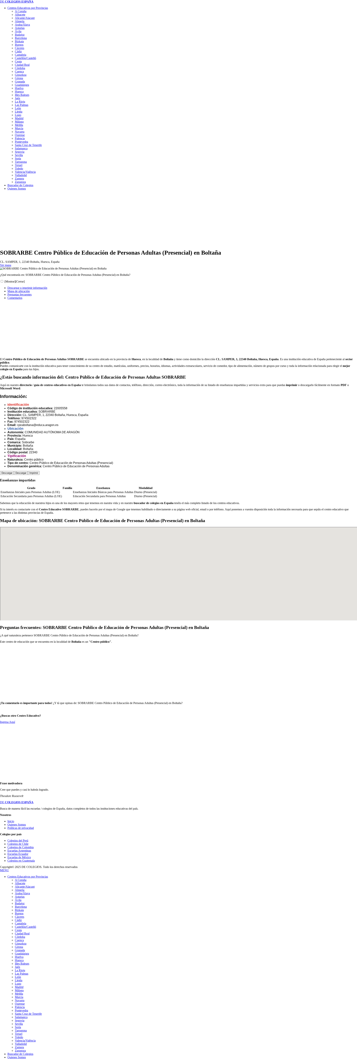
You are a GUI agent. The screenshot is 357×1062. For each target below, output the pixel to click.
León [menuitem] (18, 977)
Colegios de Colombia (20, 847)
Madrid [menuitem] (19, 987)
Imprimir (33, 473)
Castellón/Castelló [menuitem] (25, 926)
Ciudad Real (22, 64)
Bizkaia (19, 41)
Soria (18, 158)
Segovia (19, 151)
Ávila (18, 31)
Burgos (19, 44)
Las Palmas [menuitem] (21, 973)
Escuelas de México (19, 857)
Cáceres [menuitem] (19, 916)
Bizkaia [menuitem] (19, 910)
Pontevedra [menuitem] (21, 1010)
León (18, 108)
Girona (19, 78)
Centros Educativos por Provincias (27, 7)
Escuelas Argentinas (19, 850)
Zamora (19, 178)
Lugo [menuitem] (18, 983)
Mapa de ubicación (18, 291)
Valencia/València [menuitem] (25, 1040)
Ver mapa (5, 265)
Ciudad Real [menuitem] (22, 933)
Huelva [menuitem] (19, 956)
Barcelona (21, 38)
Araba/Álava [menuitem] (22, 893)
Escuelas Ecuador (17, 854)
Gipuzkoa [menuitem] (20, 943)
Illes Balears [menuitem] (22, 963)
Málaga (19, 121)
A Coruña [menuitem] (20, 880)
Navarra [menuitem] (19, 1000)
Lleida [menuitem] (18, 980)
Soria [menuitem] (18, 1027)
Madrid (19, 118)
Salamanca (21, 148)
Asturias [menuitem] (20, 896)
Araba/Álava (22, 24)
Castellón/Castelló (25, 58)
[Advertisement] (111, 219)
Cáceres (19, 48)
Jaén (17, 98)
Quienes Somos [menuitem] (16, 1057)
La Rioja (20, 101)
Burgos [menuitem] (19, 913)
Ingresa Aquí (7, 722)
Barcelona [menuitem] (21, 906)
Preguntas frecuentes (19, 294)
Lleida (18, 111)
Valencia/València (25, 171)
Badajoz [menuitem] (20, 903)
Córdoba (20, 68)
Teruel (18, 165)
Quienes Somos (16, 188)
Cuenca (19, 71)
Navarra (19, 131)
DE (16, 1)
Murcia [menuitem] (19, 997)
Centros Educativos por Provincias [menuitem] (27, 876)
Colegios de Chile (17, 843)
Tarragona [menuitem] (21, 1030)
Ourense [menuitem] (20, 1003)
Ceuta (18, 61)
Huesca (19, 91)
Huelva (19, 88)
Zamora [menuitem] (19, 1047)
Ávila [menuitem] (18, 900)
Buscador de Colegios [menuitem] (20, 1053)
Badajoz (20, 34)
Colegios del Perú (17, 840)
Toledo (19, 168)
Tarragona (21, 161)
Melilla (19, 125)
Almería (19, 21)
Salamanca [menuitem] (21, 1017)
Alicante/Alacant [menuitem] (25, 886)
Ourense (20, 135)
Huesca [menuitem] (19, 960)
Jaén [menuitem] (17, 967)
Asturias (20, 28)
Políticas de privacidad (20, 827)
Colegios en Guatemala (21, 860)
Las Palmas (21, 104)
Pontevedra (21, 141)
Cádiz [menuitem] (18, 920)
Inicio (10, 821)
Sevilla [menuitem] (19, 1023)
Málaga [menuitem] (19, 990)
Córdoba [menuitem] (20, 936)
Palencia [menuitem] (20, 1007)
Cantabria (20, 54)
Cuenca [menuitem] (19, 940)
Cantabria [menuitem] (20, 923)
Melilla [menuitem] (19, 993)
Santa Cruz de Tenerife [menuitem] (28, 1013)
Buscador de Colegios (20, 185)
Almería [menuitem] (19, 890)
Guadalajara (22, 84)
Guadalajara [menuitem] (22, 953)
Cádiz (18, 51)
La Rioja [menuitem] (20, 970)
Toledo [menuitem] (19, 1037)
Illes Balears (22, 94)
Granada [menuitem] (20, 950)
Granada (20, 81)
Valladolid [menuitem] (21, 1043)
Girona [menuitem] (19, 946)
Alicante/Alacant (25, 18)
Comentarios (14, 297)
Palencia (20, 138)
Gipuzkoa (20, 74)
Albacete (20, 14)
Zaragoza (20, 181)
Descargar (6, 473)
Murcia (19, 128)
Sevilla (19, 155)
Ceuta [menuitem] (18, 930)
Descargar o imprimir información (27, 287)
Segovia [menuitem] (19, 1020)
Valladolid (21, 175)
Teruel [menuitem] (18, 1033)
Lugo (18, 115)
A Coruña (20, 11)
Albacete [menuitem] (20, 883)
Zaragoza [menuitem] (20, 1050)
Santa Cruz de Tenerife (28, 145)
